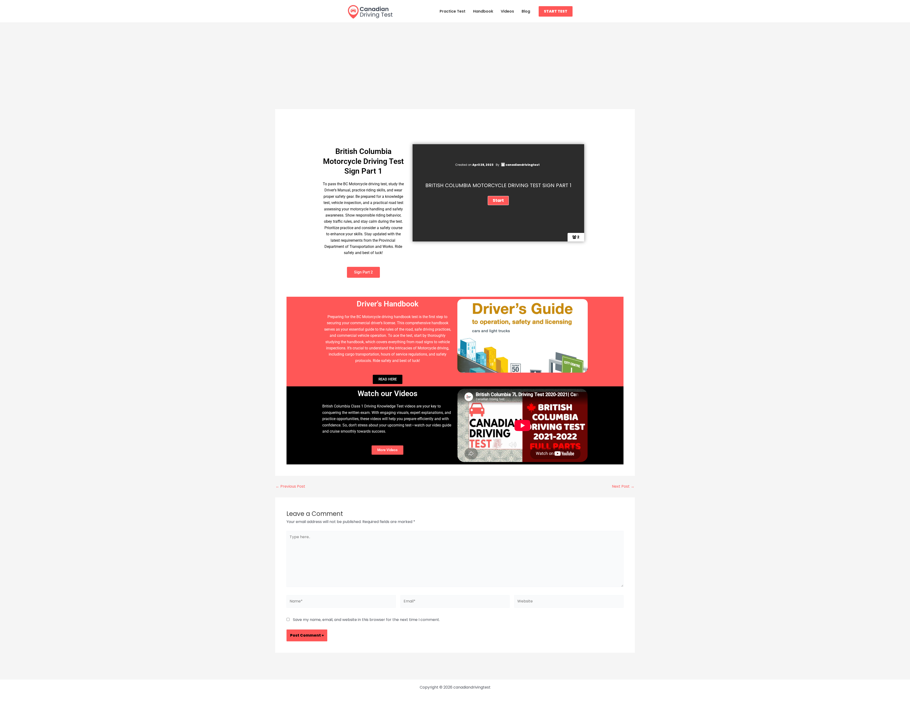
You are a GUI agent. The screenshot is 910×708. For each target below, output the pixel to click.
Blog (526, 11)
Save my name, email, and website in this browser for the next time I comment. (366, 619)
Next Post (623, 486)
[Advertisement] (455, 58)
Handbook (483, 11)
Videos (507, 11)
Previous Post (290, 486)
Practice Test (452, 11)
